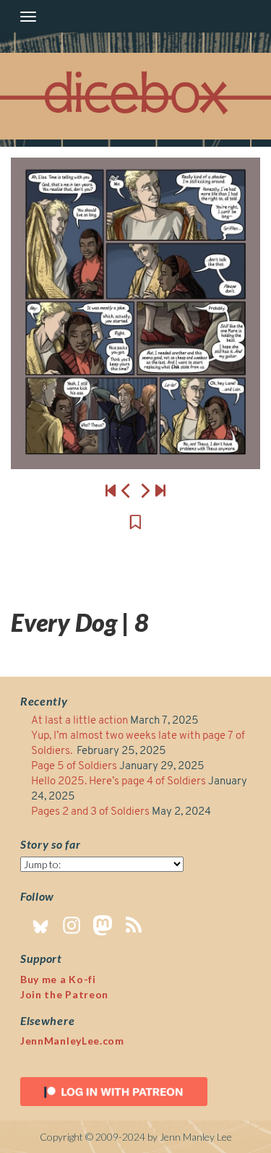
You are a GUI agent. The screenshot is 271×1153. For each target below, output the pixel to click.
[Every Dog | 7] (126, 490)
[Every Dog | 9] (135, 313)
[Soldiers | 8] (160, 490)
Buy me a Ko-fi (58, 979)
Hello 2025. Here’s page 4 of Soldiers (118, 781)
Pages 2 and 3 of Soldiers (90, 812)
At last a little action (79, 721)
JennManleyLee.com (72, 1040)
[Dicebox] (135, 96)
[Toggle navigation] (28, 16)
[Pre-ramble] (111, 490)
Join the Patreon (64, 994)
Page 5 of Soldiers (74, 766)
